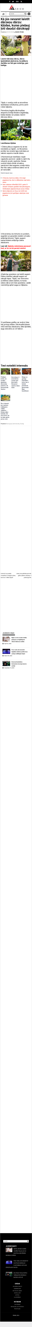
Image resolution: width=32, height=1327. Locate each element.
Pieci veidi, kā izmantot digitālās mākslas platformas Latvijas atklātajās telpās (19, 651)
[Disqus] (16, 604)
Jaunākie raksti (17, 1286)
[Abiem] (3, 14)
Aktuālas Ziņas (17, 1290)
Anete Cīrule (19, 32)
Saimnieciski (15, 423)
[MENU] (29, 14)
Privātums (17, 1308)
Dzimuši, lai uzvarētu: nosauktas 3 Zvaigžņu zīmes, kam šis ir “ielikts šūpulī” (8, 575)
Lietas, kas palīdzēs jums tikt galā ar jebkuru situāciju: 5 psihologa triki (23, 575)
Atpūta (17, 1295)
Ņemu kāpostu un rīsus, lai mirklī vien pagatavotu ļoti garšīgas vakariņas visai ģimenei (16, 193)
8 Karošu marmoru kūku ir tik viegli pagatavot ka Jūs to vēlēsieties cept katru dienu (16, 180)
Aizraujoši (9, 423)
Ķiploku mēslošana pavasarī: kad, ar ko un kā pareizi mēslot (16, 247)
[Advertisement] (16, 84)
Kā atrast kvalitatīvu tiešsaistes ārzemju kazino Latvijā (19, 664)
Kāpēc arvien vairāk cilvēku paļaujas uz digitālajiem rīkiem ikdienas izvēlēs (19, 639)
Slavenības (17, 1297)
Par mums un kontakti (17, 1306)
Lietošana (17, 1304)
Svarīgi (22, 423)
